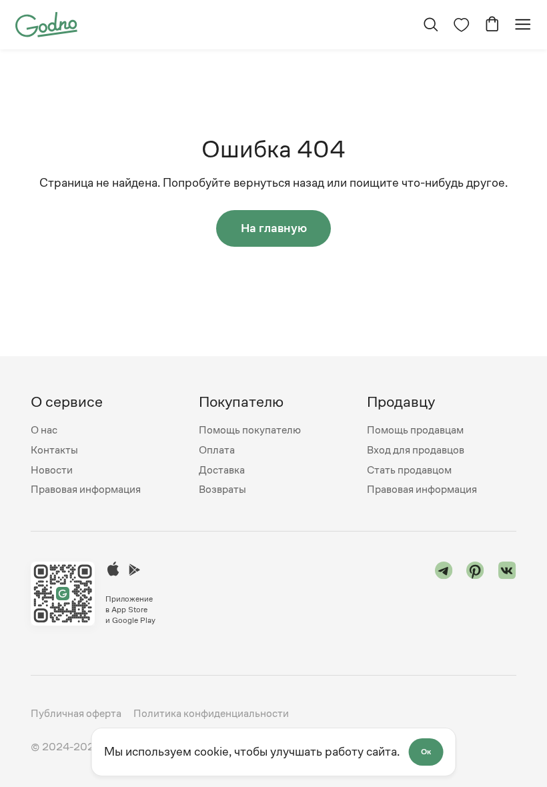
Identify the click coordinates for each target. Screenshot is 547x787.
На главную (274, 228)
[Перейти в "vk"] (507, 594)
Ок (426, 751)
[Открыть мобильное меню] (523, 24)
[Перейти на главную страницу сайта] (46, 24)
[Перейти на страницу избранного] (461, 24)
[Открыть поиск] (431, 24)
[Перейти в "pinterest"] (475, 594)
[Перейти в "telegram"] (444, 594)
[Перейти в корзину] (492, 24)
